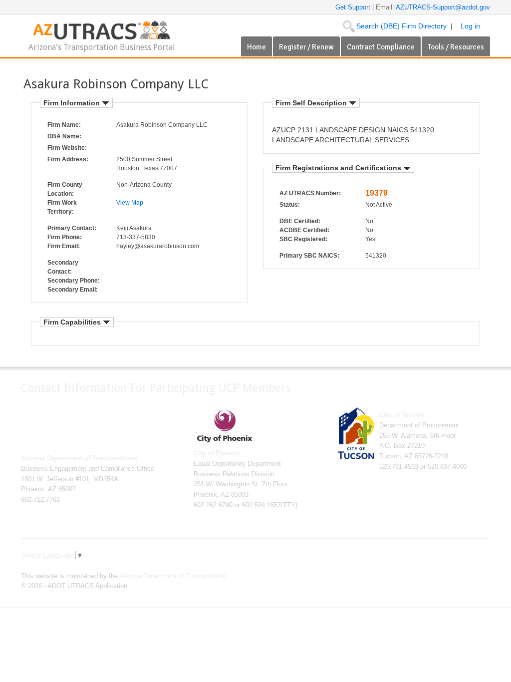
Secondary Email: (72, 289)
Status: (289, 204)
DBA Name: (64, 136)
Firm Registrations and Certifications (339, 168)
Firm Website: (67, 147)
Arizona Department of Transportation (173, 576)
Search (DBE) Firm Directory (401, 26)
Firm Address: (67, 159)
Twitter (436, 567)
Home (256, 46)
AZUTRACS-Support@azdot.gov (443, 7)
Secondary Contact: (62, 267)
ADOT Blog (484, 567)
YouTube (468, 567)
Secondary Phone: (73, 280)
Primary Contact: (71, 228)
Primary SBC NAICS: (309, 255)
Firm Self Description (312, 103)
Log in (470, 26)
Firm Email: (63, 246)
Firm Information (72, 103)
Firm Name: (64, 124)
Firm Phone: (64, 237)
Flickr (452, 567)
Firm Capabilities (73, 322)
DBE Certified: (299, 221)
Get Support (353, 7)
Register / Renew (306, 46)
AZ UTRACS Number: (310, 193)
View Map (129, 202)
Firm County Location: (64, 189)
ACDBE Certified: (304, 230)
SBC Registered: (303, 239)
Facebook (420, 567)
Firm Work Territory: (62, 207)
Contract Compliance (381, 46)
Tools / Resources (456, 46)
